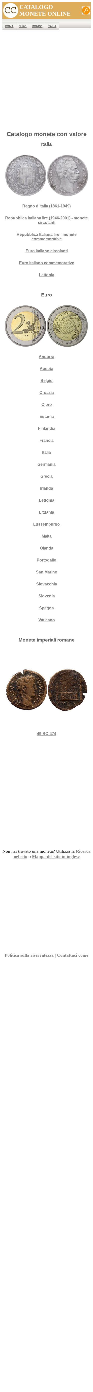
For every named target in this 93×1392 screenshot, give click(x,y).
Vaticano (46, 620)
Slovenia (46, 596)
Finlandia (46, 428)
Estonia (46, 416)
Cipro (46, 404)
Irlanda (46, 488)
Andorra (46, 357)
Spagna (46, 608)
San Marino (46, 572)
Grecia (46, 476)
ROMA (9, 26)
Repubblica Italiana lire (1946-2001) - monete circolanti (46, 220)
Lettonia (46, 275)
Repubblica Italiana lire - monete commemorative (47, 236)
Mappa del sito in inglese (56, 856)
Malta (47, 536)
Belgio (46, 380)
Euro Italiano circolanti (47, 251)
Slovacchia (46, 584)
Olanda (46, 548)
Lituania (46, 512)
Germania (46, 464)
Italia (52, 26)
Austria (46, 369)
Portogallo (46, 560)
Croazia (46, 392)
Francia (46, 440)
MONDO (37, 26)
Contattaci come (72, 955)
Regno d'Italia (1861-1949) (46, 206)
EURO (23, 26)
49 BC (46, 734)
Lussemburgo (46, 524)
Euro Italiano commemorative (46, 263)
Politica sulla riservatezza (29, 955)
